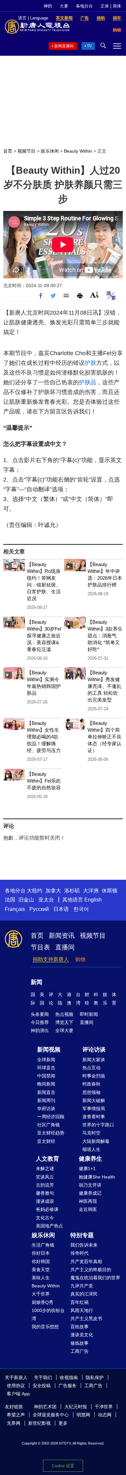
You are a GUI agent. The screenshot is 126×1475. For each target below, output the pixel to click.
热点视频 (64, 1014)
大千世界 (41, 1293)
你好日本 (41, 1253)
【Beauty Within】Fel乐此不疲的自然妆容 (44, 780)
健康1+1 (87, 1168)
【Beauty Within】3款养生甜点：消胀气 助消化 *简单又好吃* (105, 635)
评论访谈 (94, 1049)
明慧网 (83, 1414)
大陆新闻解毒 (96, 1141)
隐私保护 (95, 1377)
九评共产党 (81, 1285)
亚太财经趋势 (50, 1132)
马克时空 (91, 1132)
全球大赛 (64, 1030)
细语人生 (91, 1149)
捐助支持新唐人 (51, 959)
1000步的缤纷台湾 (48, 1314)
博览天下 (64, 1022)
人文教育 (47, 1159)
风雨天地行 (81, 1310)
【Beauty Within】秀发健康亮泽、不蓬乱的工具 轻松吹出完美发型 (104, 686)
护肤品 (87, 382)
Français (15, 909)
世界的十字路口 (98, 1124)
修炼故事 (79, 1343)
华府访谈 (46, 1108)
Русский (39, 909)
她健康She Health (97, 1176)
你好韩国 (41, 1261)
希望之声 (16, 1414)
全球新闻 (46, 1059)
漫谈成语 (45, 1201)
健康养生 (90, 1159)
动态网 (104, 1414)
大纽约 (34, 890)
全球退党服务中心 (51, 1414)
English (93, 899)
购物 (80, 959)
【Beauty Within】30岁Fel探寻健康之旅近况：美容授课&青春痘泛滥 (44, 635)
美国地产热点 (49, 1225)
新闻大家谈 (93, 1059)
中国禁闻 (46, 1075)
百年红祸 (79, 1302)
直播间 (65, 947)
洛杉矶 (72, 890)
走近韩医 (88, 1209)
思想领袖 (91, 1092)
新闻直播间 (64, 46)
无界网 (13, 1423)
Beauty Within (78, 151)
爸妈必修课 (47, 1209)
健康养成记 (90, 1193)
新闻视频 (48, 1049)
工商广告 (79, 1351)
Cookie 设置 (63, 1465)
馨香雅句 (45, 1193)
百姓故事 (79, 1326)
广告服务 (67, 1385)
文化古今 (45, 1217)
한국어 (81, 909)
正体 (104, 6)
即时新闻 (89, 1014)
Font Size (94, 294)
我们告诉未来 (84, 1245)
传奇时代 (79, 1253)
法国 (10, 899)
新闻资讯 (62, 935)
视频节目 (26, 151)
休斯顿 (109, 890)
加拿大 (53, 890)
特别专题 (82, 1235)
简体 (117, 6)
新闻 (36, 982)
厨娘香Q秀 (42, 1302)
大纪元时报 (75, 1406)
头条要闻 (40, 1014)
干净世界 (104, 1406)
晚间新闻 (46, 1083)
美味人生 (41, 1277)
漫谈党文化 (81, 1334)
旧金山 (26, 899)
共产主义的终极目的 (90, 1269)
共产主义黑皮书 (86, 1318)
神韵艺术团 (45, 1406)
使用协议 (16, 1385)
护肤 (90, 363)
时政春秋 (91, 1083)
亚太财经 (46, 1141)
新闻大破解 (93, 1100)
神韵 (48, 6)
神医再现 (88, 1201)
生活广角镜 (43, 1245)
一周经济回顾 (50, 1116)
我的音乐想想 (45, 1326)
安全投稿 (42, 1385)
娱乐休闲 (50, 151)
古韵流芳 (45, 1185)
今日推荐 (40, 1022)
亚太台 (46, 899)
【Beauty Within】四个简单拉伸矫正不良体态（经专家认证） (104, 736)
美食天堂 (41, 1269)
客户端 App (18, 1393)
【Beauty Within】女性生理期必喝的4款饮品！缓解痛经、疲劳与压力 (44, 736)
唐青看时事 (93, 1116)
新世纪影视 (39, 1423)
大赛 (64, 6)
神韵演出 (40, 1030)
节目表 (40, 947)
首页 (7, 151)
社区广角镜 (48, 1124)
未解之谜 (45, 1168)
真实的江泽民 (84, 1293)
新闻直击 (46, 1092)
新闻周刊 (46, 1100)
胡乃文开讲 (90, 1185)
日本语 (61, 909)
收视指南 (69, 1377)
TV (89, 46)
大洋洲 (91, 890)
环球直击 (46, 1067)
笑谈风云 (45, 1176)
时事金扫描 (93, 1075)
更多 (63, 1423)
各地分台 (84, 6)
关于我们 (43, 1377)
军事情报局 (93, 1108)
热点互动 (91, 1067)
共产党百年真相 (86, 1261)
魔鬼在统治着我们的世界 (95, 1277)
